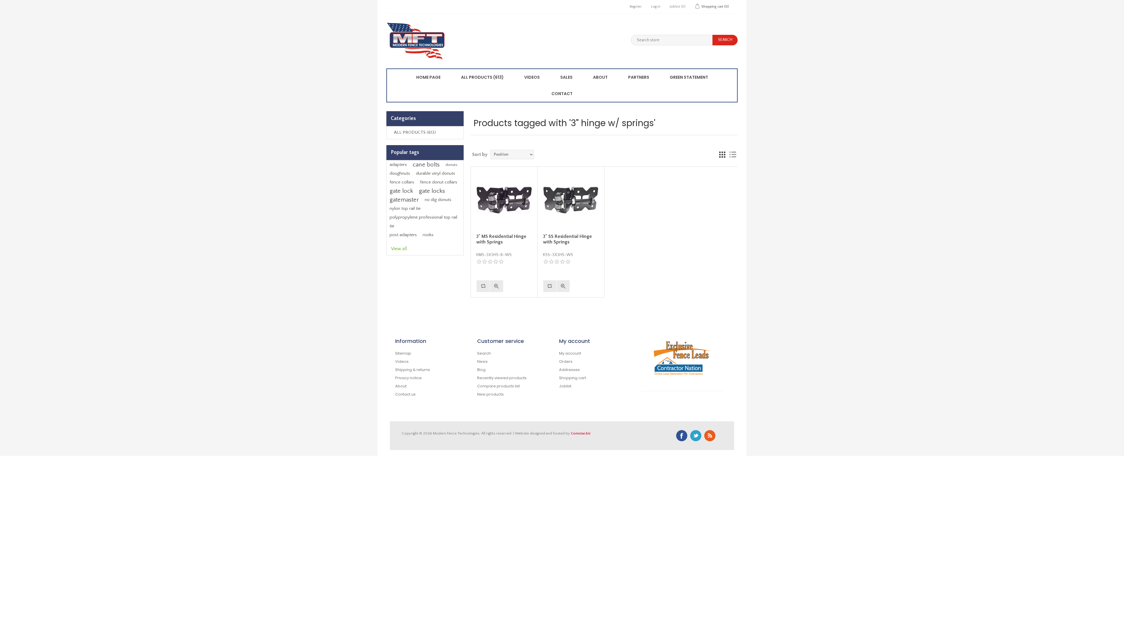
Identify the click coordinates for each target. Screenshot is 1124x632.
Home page (428, 77)
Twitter (695, 435)
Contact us (405, 394)
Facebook (681, 435)
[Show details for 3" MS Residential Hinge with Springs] (504, 200)
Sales (566, 77)
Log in (655, 6)
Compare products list (498, 386)
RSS (709, 435)
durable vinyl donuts (435, 173)
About (600, 77)
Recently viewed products (502, 378)
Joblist (565, 386)
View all (399, 248)
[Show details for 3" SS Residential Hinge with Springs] (571, 200)
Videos (532, 77)
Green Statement (689, 77)
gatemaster (404, 200)
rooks (428, 234)
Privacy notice (408, 378)
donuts (451, 165)
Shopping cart (572, 378)
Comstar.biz (581, 433)
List (732, 154)
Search (484, 353)
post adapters (403, 234)
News (482, 361)
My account (570, 353)
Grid (722, 154)
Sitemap (403, 353)
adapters (398, 164)
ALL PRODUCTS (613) (482, 77)
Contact (562, 94)
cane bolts (426, 165)
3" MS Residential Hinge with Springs (501, 239)
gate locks (432, 191)
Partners (638, 77)
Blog (481, 369)
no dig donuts (438, 199)
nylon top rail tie (405, 208)
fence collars (402, 182)
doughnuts (400, 173)
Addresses (569, 369)
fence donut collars (438, 182)
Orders (566, 361)
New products (490, 394)
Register (636, 6)
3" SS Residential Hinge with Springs (567, 239)
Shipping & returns (412, 369)
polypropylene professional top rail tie (423, 222)
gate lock (401, 191)
